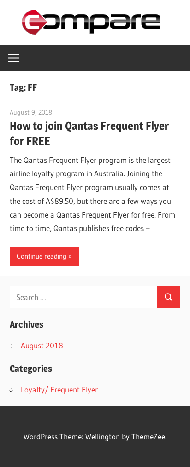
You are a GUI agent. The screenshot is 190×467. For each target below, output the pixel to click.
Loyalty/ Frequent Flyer (59, 389)
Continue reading (41, 256)
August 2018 (42, 345)
